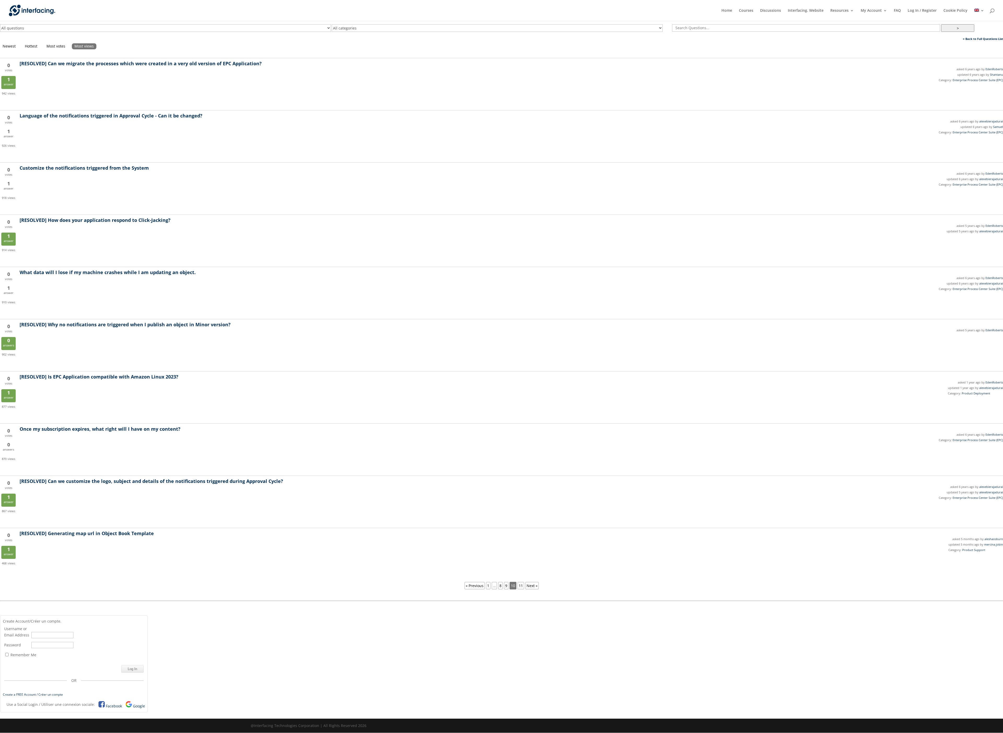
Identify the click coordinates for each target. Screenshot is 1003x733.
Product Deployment (976, 393)
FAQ (897, 11)
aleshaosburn (993, 539)
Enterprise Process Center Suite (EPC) (978, 80)
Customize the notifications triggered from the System (84, 168)
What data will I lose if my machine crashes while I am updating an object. (108, 272)
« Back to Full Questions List (983, 39)
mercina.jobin (993, 544)
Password (12, 644)
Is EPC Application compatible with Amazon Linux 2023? (99, 377)
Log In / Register (922, 11)
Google (139, 706)
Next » (532, 585)
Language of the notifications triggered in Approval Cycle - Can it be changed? (111, 116)
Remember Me (22, 654)
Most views (84, 46)
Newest (9, 46)
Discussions (770, 11)
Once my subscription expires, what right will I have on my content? (100, 429)
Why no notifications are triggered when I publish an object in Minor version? (125, 324)
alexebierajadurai (991, 121)
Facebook (114, 706)
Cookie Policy (955, 11)
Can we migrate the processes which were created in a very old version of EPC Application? (141, 63)
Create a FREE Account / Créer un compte (33, 694)
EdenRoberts (994, 69)
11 (521, 585)
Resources (839, 11)
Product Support (973, 550)
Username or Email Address (16, 631)
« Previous (474, 585)
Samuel (998, 127)
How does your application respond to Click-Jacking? (95, 220)
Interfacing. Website (806, 11)
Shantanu (996, 74)
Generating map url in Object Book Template (87, 533)
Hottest (31, 46)
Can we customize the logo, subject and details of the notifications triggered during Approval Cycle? (151, 481)
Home (726, 11)
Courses (746, 11)
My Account (871, 11)
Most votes (55, 46)
